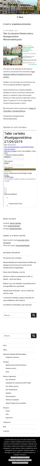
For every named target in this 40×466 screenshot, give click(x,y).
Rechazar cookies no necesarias (20, 460)
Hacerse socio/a (11, 368)
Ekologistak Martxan (19, 111)
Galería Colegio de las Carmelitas (16, 403)
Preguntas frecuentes (12, 357)
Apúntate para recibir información (16, 365)
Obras (5, 350)
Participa (6, 362)
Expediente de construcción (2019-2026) (18, 383)
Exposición (9, 418)
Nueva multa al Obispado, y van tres (14, 272)
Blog (4, 427)
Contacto (6, 431)
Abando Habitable (15, 223)
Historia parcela (10, 396)
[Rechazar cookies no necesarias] (37, 451)
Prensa (8, 411)
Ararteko (8, 393)
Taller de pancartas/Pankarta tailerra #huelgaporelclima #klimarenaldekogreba (18, 36)
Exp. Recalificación (11, 390)
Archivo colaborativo (9, 376)
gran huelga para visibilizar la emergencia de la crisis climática (19, 74)
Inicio (5, 345)
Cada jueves (7, 422)
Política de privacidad (20, 463)
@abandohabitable (14, 226)
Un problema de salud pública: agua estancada (17, 305)
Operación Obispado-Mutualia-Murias (14, 354)
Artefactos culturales (12, 400)
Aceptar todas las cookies (20, 457)
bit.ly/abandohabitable (23, 245)
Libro (7, 414)
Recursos (6, 408)
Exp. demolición (10, 380)
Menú (21, 17)
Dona (7, 372)
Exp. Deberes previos (12, 386)
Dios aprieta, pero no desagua (12, 258)
